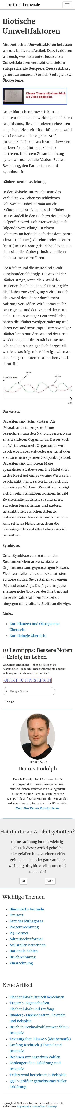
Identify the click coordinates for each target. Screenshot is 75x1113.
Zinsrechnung (21, 963)
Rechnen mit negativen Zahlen (35, 1057)
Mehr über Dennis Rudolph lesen (37, 808)
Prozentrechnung (24, 927)
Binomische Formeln (27, 909)
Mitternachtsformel (26, 939)
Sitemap (52, 1106)
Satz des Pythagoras (26, 921)
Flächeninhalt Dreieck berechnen (37, 997)
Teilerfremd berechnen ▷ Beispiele (38, 1075)
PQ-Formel (19, 933)
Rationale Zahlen (24, 951)
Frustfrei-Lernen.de (22, 4)
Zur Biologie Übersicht (28, 636)
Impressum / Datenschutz (31, 1106)
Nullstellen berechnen (28, 945)
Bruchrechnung (23, 957)
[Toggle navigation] (67, 4)
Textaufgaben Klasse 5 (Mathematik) (40, 1039)
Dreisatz (17, 915)
